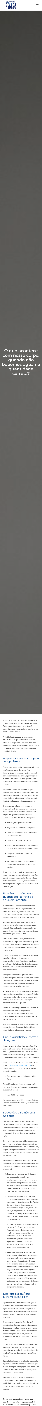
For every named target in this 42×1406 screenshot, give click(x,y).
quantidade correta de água (20, 1065)
